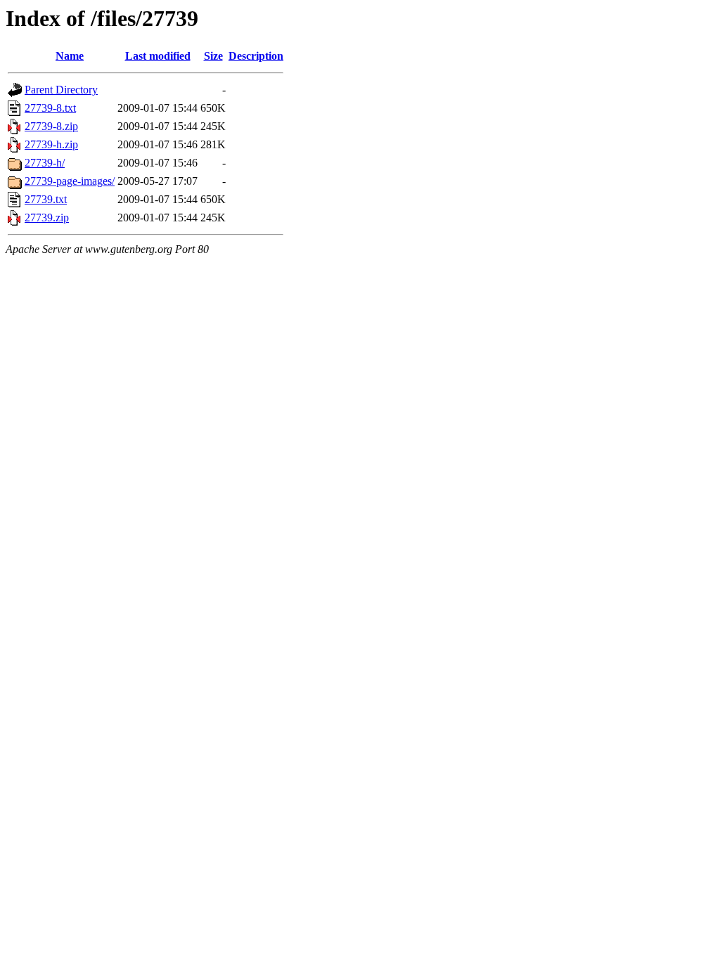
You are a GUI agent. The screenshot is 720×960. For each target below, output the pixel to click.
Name (70, 56)
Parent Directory (61, 90)
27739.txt (46, 199)
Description (256, 56)
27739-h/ (45, 163)
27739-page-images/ (70, 181)
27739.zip (47, 217)
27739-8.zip (51, 126)
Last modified (158, 56)
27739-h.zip (51, 144)
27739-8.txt (50, 108)
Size (213, 56)
